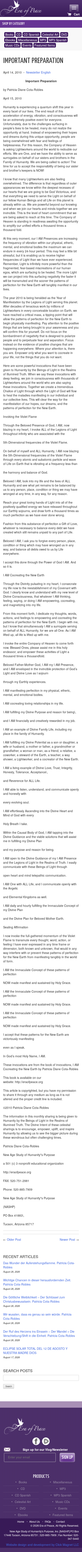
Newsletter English (38, 72)
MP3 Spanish (58, 40)
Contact (60, 1521)
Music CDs (12, 45)
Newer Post (67, 1239)
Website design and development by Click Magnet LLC (42, 1544)
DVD (64, 34)
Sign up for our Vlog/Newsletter (45, 1449)
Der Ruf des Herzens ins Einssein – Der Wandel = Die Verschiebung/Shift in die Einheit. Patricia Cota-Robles (39, 1333)
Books (9, 34)
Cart (76, 14)
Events (27, 45)
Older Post (14, 1239)
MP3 (43, 40)
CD (18, 34)
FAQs (48, 1521)
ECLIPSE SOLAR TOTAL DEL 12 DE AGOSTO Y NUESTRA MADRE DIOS (35, 1350)
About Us (34, 1521)
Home (20, 1521)
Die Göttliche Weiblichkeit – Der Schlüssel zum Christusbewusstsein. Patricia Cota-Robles (34, 1299)
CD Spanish (31, 34)
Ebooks (10, 40)
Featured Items (44, 45)
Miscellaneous (27, 40)
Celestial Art (50, 34)
